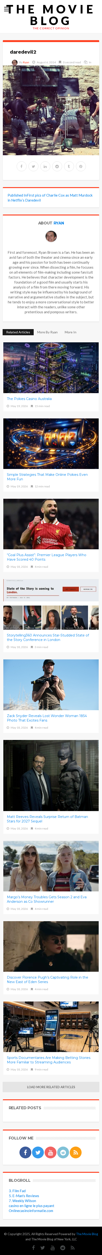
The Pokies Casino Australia (29, 399)
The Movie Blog (51, 14)
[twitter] (33, 166)
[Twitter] (40, 1247)
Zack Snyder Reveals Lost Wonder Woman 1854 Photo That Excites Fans (47, 718)
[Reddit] (60, 1247)
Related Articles (18, 332)
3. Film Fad (17, 1191)
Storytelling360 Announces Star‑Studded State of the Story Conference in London (48, 637)
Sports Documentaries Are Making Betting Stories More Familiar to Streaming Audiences (48, 1060)
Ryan (26, 62)
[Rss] (70, 1247)
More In (71, 332)
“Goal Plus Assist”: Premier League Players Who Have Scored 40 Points (46, 557)
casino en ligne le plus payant (31, 1205)
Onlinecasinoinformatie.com (31, 1210)
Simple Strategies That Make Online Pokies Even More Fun (47, 477)
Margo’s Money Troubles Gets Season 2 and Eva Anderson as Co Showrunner (47, 899)
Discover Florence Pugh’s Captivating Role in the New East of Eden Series (47, 979)
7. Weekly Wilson (22, 1201)
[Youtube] (50, 1247)
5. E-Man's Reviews (24, 1196)
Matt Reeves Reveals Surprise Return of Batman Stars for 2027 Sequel (47, 819)
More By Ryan (47, 332)
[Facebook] (31, 1247)
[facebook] (22, 166)
